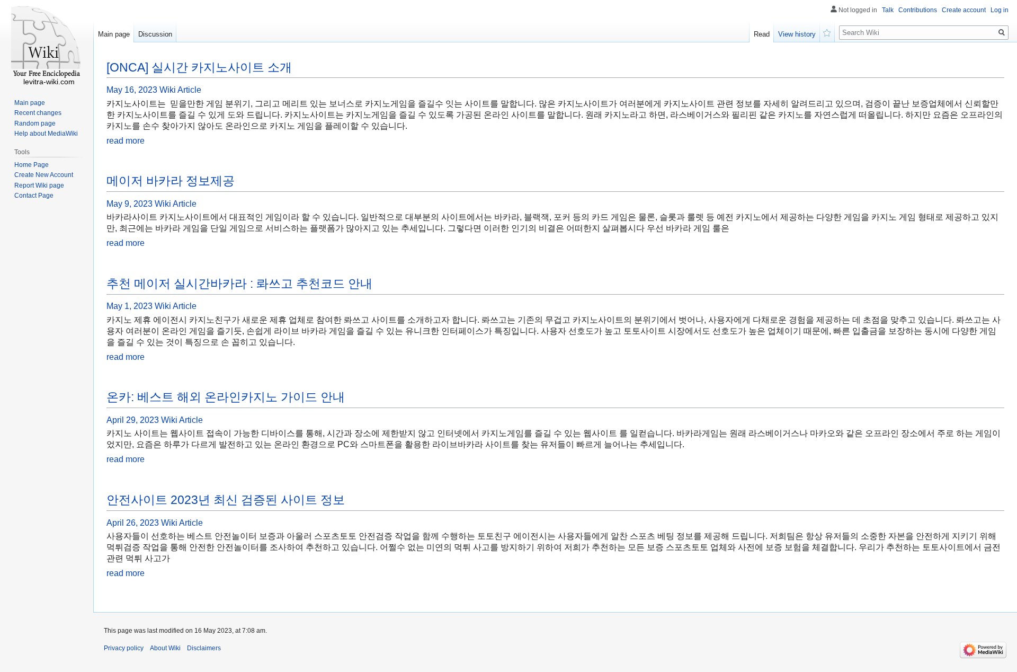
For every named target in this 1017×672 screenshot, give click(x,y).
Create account (964, 10)
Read (762, 34)
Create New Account (43, 175)
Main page (114, 34)
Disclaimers (204, 648)
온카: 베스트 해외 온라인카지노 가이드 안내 (225, 397)
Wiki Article (180, 89)
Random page (35, 123)
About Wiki (165, 648)
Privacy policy (124, 648)
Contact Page (33, 195)
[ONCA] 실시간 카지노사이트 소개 (199, 67)
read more (125, 140)
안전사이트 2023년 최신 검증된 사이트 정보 (225, 500)
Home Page (31, 165)
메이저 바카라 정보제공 (170, 181)
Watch (827, 31)
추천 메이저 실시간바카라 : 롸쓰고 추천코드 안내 (239, 283)
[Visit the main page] (46, 42)
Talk (888, 10)
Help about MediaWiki (46, 133)
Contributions (917, 10)
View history (797, 34)
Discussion (155, 34)
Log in (1000, 10)
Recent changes (37, 113)
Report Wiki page (39, 185)
